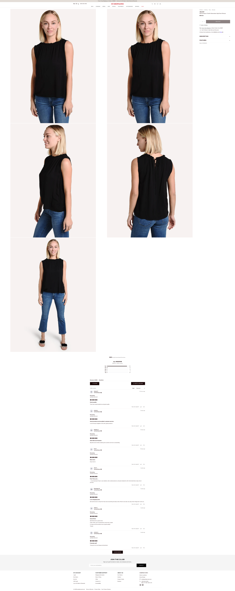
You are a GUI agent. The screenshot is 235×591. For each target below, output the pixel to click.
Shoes (114, 6)
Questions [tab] (101, 380)
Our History (120, 575)
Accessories (129, 6)
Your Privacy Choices (106, 589)
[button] (117, 366)
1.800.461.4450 (144, 581)
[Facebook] (140, 585)
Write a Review (139, 384)
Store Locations (143, 575)
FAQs (96, 579)
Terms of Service (89, 589)
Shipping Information (99, 575)
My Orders (75, 577)
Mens (104, 6)
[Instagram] (142, 585)
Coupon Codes (121, 579)
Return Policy (98, 577)
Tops (210, 9)
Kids (109, 6)
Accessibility (98, 583)
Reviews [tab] (93, 380)
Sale (142, 6)
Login (74, 575)
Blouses (213, 9)
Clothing (205, 9)
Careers (119, 577)
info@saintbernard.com (146, 579)
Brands (137, 6)
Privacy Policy (97, 589)
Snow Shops (142, 577)
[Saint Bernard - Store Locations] (76, 3)
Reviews (119, 581)
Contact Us (97, 581)
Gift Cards (75, 581)
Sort (133, 388)
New (92, 6)
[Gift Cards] (74, 3)
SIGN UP (141, 565)
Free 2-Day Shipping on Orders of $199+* (107, 1)
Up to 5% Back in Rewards (79, 583)
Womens (98, 6)
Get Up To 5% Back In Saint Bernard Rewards (127, 1)
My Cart (75, 579)
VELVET (202, 11)
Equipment (121, 6)
